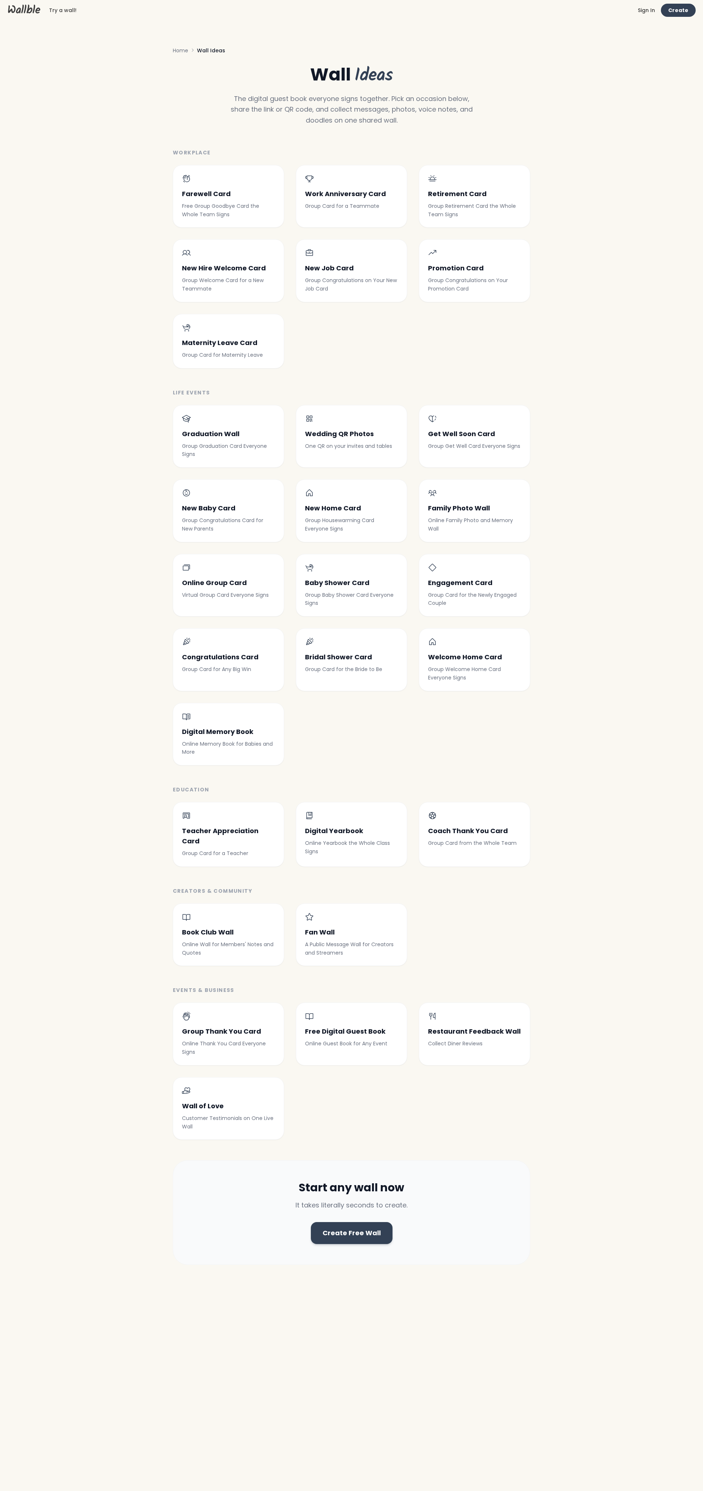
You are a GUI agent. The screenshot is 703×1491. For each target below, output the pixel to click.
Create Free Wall (352, 1232)
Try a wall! (63, 10)
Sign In (646, 10)
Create (678, 10)
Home (180, 50)
